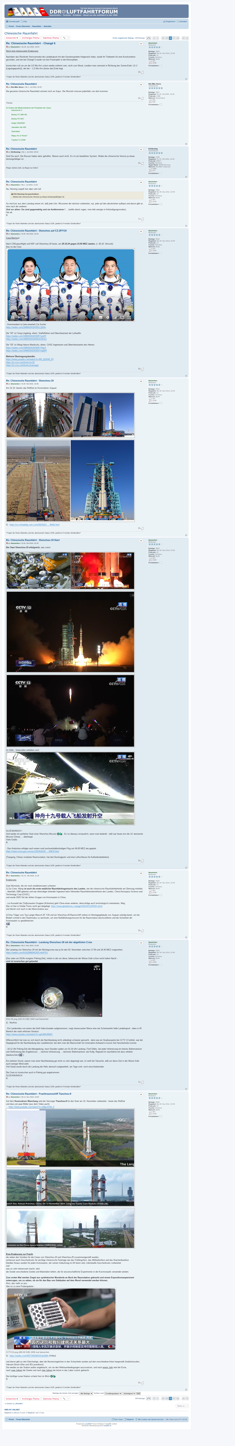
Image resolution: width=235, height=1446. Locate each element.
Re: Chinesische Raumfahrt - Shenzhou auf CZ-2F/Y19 (36, 230)
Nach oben (186, 79)
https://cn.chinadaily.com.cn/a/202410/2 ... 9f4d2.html (34, 524)
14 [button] (163, 38)
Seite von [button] (148, 38)
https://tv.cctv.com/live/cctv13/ (20, 362)
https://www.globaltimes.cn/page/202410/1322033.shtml (76, 906)
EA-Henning (153, 149)
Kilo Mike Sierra (155, 84)
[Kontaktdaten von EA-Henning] (161, 173)
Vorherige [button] (154, 38)
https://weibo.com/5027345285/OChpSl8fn (29, 1356)
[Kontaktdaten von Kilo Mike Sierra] (161, 104)
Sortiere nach (99, 1393)
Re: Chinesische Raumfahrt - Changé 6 (30, 43)
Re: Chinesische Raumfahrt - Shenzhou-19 (30, 380)
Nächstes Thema (51, 37)
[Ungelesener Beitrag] (7, 47)
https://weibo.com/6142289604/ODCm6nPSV (27, 952)
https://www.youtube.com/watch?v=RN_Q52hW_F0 (29, 359)
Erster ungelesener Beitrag (123, 38)
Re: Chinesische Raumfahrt (21, 84)
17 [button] (174, 38)
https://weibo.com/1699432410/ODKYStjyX (26, 348)
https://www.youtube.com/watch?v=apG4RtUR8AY (29, 1034)
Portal (11, 26)
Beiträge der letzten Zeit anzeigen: (66, 1393)
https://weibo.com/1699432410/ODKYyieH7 (26, 336)
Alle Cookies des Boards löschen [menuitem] (151, 1419)
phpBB (88, 1424)
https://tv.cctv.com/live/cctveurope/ (22, 365)
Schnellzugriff (14, 21)
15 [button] (167, 38)
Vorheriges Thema (30, 37)
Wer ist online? (12, 1410)
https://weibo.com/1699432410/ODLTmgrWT (26, 350)
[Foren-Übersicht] (63, 11)
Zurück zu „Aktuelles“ (14, 1404)
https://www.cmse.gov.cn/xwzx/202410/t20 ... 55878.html (32, 851)
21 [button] (183, 38)
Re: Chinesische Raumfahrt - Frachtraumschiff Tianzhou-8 (38, 1093)
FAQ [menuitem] (25, 21)
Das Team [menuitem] (119, 1419)
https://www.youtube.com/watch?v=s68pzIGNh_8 (31, 1107)
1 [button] (157, 38)
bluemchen (153, 43)
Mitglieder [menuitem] (130, 1419)
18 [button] (178, 38)
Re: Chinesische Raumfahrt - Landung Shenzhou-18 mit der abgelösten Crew (49, 942)
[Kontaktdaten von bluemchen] (161, 65)
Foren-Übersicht (23, 1419)
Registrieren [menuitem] (170, 21)
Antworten (11, 37)
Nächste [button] (187, 38)
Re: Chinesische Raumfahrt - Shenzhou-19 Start (33, 540)
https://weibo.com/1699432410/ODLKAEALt (26, 339)
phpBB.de (107, 1425)
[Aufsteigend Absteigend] (129, 1393)
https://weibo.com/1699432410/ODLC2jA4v (26, 327)
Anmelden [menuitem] (183, 21)
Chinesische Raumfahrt (21, 33)
